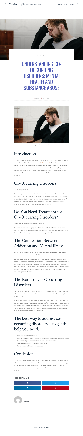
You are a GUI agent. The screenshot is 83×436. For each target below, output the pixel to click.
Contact (71, 4)
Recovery (41, 55)
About (60, 4)
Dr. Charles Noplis (45, 163)
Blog (65, 4)
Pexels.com (49, 145)
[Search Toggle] (78, 4)
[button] (27, 383)
